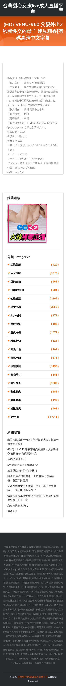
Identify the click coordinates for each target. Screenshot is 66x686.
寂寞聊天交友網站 (17, 505)
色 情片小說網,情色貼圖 (36, 623)
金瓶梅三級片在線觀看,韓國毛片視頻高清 (32, 627)
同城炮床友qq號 (51, 547)
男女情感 (35, 307)
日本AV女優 (35, 290)
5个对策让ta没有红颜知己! (22, 464)
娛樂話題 (35, 366)
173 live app (22, 658)
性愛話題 (35, 298)
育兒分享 (35, 383)
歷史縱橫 (35, 332)
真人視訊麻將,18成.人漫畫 (23, 573)
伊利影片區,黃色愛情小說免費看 (25, 618)
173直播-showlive (30, 582)
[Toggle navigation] (61, 9)
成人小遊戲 (15, 578)
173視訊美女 (13, 587)
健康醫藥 (35, 400)
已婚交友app (28, 596)
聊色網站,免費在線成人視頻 (36, 578)
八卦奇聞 (35, 315)
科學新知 (35, 340)
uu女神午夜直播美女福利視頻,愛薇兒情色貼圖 (27, 560)
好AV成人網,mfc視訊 (51, 556)
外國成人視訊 (36, 658)
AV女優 (35, 417)
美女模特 (35, 273)
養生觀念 (35, 391)
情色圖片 (12, 511)
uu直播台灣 (38, 636)
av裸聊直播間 (39, 614)
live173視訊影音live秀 (35, 645)
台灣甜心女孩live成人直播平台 (32, 677)
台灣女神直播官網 (12, 600)
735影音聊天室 (52, 658)
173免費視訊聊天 (20, 591)
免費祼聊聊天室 (16, 459)
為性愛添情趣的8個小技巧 (22, 470)
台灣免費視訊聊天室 (42, 605)
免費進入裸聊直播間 (45, 663)
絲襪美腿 (35, 264)
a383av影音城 (55, 632)
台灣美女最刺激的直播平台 (34, 654)
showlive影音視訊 (30, 556)
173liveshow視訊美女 (22, 663)
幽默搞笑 (35, 323)
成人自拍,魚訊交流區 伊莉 (31, 569)
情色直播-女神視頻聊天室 (49, 596)
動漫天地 (35, 349)
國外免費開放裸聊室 (21, 614)
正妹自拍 (35, 281)
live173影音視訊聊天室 (41, 591)
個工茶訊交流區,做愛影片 (18, 636)
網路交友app (10, 569)
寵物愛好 (35, 374)
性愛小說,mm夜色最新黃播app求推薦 (22, 547)
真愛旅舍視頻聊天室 (26, 649)
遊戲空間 (35, 357)
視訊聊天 (35, 408)
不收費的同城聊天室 (42, 551)
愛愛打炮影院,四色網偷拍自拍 (47, 565)
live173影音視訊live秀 (32, 587)
